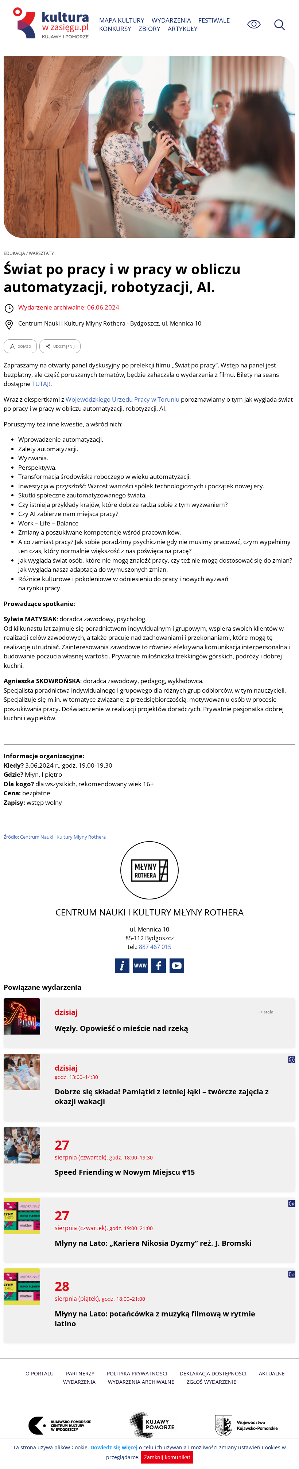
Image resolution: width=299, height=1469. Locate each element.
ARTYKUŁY (183, 28)
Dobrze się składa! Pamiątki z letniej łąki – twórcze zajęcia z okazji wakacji (162, 1096)
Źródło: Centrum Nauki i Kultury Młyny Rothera (55, 837)
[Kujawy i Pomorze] (149, 1426)
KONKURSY (115, 28)
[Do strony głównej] (50, 24)
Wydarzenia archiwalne (141, 1381)
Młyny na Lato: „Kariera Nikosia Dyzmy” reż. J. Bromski (153, 1243)
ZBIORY (149, 28)
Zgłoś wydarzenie (211, 1381)
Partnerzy (80, 1373)
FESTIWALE (214, 20)
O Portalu (40, 1373)
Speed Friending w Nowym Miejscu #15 (125, 1172)
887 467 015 (155, 947)
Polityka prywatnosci (137, 1373)
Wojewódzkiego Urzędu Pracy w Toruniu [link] (122, 399)
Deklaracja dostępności (213, 1373)
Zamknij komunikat (167, 1457)
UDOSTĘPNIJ (64, 346)
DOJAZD (24, 346)
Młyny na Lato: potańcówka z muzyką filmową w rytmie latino (155, 1318)
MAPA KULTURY (121, 20)
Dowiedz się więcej (113, 1447)
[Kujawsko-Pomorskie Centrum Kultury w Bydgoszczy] (55, 1426)
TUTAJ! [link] (41, 383)
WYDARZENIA (171, 20)
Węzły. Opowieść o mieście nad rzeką (121, 1028)
